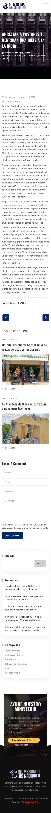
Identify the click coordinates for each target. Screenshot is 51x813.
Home (8, 52)
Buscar (9, 556)
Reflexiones (10, 659)
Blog (21, 52)
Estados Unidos (12, 650)
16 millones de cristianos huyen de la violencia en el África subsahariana (23, 618)
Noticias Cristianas (11, 101)
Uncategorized (12, 672)
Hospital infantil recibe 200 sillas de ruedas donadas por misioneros (24, 347)
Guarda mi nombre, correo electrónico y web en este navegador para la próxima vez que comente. (25, 526)
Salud (7, 668)
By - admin (10, 97)
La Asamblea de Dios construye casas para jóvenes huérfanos (25, 406)
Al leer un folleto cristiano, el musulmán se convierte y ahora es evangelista (25, 629)
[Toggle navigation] (45, 6)
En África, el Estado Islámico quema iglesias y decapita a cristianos (23, 608)
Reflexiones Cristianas (16, 663)
